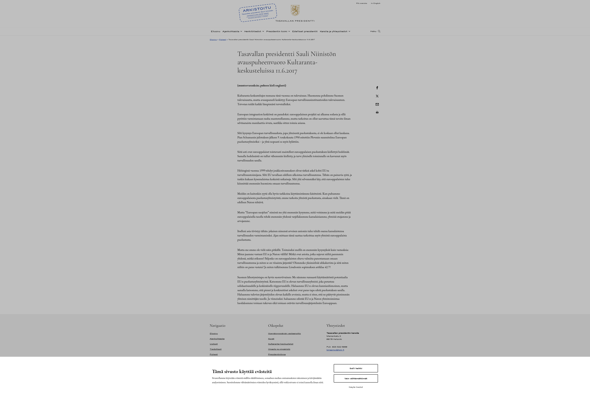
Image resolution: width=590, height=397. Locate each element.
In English (375, 3)
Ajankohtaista (230, 31)
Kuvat (271, 338)
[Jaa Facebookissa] (377, 87)
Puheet (222, 39)
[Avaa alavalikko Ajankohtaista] (240, 31)
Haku (373, 31)
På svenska (361, 3)
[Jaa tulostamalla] (377, 112)
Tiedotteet (216, 349)
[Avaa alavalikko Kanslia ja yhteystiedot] (348, 31)
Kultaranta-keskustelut (280, 344)
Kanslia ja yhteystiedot (333, 31)
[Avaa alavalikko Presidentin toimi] (288, 31)
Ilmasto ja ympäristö (279, 349)
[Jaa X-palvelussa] (377, 96)
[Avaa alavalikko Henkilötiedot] (262, 31)
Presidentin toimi (276, 31)
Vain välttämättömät (355, 378)
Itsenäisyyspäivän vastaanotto (284, 333)
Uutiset (214, 344)
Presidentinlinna (277, 354)
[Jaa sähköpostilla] (377, 104)
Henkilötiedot (252, 31)
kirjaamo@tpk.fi (335, 350)
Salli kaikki (356, 368)
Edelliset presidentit (305, 31)
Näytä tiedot (356, 387)
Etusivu (215, 31)
